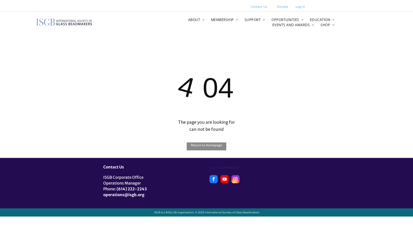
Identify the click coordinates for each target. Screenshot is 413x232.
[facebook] (214, 179)
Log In (300, 7)
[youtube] (224, 179)
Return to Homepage (206, 145)
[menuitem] (196, 19)
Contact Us (258, 7)
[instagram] (235, 179)
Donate (282, 7)
